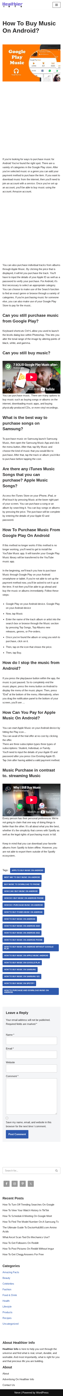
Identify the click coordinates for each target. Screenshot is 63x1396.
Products (7, 1312)
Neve (17, 1392)
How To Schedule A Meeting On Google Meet (27, 1216)
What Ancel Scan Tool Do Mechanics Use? (26, 1237)
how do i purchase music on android (23, 905)
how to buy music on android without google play (28, 948)
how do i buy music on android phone (24, 898)
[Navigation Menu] (56, 5)
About (6, 1373)
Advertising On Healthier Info (18, 1379)
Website (10, 1062)
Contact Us (9, 1385)
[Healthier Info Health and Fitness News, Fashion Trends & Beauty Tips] (13, 4)
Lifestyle (7, 1306)
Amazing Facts (11, 1272)
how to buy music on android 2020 (22, 926)
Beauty (6, 1277)
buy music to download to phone (22, 884)
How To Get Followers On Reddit (20, 1242)
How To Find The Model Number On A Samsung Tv (31, 1221)
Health (6, 1300)
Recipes (7, 1318)
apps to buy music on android (27, 870)
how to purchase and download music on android (26, 991)
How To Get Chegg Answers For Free (23, 1254)
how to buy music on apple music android (26, 956)
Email (10, 1048)
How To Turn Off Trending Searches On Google (28, 1204)
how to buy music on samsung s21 (22, 976)
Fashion (7, 1289)
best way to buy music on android (22, 877)
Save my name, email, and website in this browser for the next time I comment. (28, 1124)
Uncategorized (10, 1323)
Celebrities (8, 1283)
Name (10, 1034)
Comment (12, 1076)
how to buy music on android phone (23, 940)
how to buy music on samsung (20, 969)
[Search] (56, 1170)
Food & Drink (10, 1295)
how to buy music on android (19, 919)
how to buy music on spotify (19, 983)
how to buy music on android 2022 (22, 933)
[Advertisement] (31, 124)
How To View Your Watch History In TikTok (26, 1210)
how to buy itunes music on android (23, 912)
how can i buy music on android (21, 891)
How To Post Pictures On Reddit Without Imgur (28, 1248)
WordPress (42, 1392)
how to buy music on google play (22, 963)
